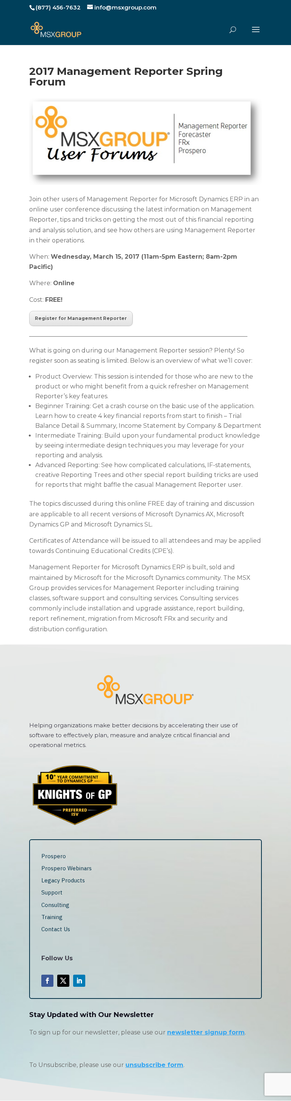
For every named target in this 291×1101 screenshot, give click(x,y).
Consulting (55, 904)
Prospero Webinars (66, 868)
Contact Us (55, 929)
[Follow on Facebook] (47, 981)
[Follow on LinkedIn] (79, 981)
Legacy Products (63, 880)
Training (52, 917)
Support (52, 892)
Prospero (53, 856)
